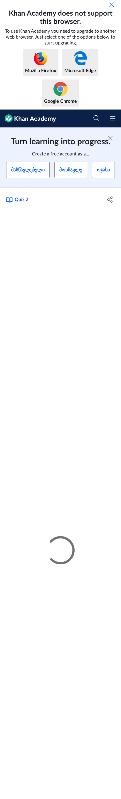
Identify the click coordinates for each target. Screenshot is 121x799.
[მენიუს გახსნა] (112, 118)
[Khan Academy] (28, 118)
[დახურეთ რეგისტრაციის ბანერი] (110, 138)
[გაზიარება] (110, 199)
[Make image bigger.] (60, 345)
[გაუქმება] (111, 4)
